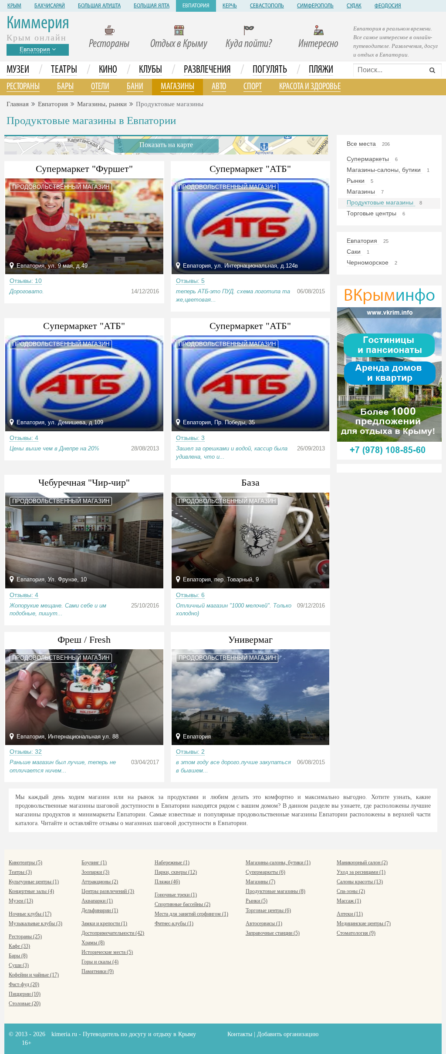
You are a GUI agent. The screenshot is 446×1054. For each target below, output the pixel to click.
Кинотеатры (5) (25, 862)
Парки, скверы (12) (176, 872)
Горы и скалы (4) (99, 962)
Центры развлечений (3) (107, 891)
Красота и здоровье (310, 86)
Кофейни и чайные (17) (34, 975)
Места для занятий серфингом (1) (191, 914)
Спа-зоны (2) (351, 891)
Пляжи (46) (167, 882)
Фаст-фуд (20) (24, 984)
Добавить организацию (287, 1034)
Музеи (18, 70)
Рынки (356, 180)
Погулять (270, 70)
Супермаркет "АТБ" (250, 168)
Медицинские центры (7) (364, 923)
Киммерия (38, 23)
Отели (100, 86)
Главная (18, 104)
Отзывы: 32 (26, 751)
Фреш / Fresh (84, 639)
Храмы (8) (93, 943)
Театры (64, 70)
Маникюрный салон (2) (362, 862)
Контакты (239, 1034)
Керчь (230, 6)
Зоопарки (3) (95, 872)
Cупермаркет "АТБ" (84, 325)
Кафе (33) (19, 946)
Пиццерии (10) (25, 994)
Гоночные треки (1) (176, 895)
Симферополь (315, 6)
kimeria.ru (64, 1034)
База (250, 482)
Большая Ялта (151, 6)
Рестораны (109, 44)
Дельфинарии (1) (99, 910)
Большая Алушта (99, 6)
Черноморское (368, 262)
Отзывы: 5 (190, 280)
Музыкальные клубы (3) (35, 923)
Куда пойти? (249, 44)
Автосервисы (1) (264, 923)
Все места (362, 143)
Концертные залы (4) (31, 891)
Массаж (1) (349, 901)
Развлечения (207, 70)
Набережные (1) (172, 862)
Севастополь (267, 6)
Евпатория (195, 6)
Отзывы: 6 (190, 594)
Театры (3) (20, 872)
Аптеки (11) (350, 914)
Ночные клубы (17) (30, 914)
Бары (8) (18, 956)
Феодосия (388, 6)
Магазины (177, 86)
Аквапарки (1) (97, 901)
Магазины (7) (260, 882)
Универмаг (250, 639)
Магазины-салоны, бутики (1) (278, 862)
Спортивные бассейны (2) (182, 904)
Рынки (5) (256, 901)
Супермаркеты (369, 158)
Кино (108, 70)
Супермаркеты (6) (265, 872)
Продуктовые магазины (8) (275, 891)
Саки (354, 251)
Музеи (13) (21, 901)
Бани (135, 86)
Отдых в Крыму (178, 44)
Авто (219, 86)
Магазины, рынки (102, 104)
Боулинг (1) (94, 862)
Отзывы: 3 (190, 437)
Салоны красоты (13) (360, 882)
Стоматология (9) (356, 933)
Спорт (252, 86)
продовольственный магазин (60, 187)
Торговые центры (372, 213)
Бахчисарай (49, 6)
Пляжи (321, 70)
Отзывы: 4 (24, 437)
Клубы (150, 70)
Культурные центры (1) (34, 882)
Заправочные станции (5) (273, 933)
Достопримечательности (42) (112, 933)
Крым (14, 6)
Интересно (318, 44)
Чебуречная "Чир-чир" (84, 482)
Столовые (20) (25, 1003)
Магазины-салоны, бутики (384, 169)
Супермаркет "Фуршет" (84, 168)
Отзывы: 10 (26, 280)
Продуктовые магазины (381, 202)
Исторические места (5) (107, 952)
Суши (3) (19, 965)
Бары (65, 86)
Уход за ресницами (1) (361, 872)
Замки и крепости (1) (104, 923)
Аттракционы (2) (99, 882)
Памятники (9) (97, 971)
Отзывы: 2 (190, 751)
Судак (354, 6)
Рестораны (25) (25, 936)
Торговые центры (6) (268, 910)
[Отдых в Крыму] (389, 372)
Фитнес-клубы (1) (174, 923)
